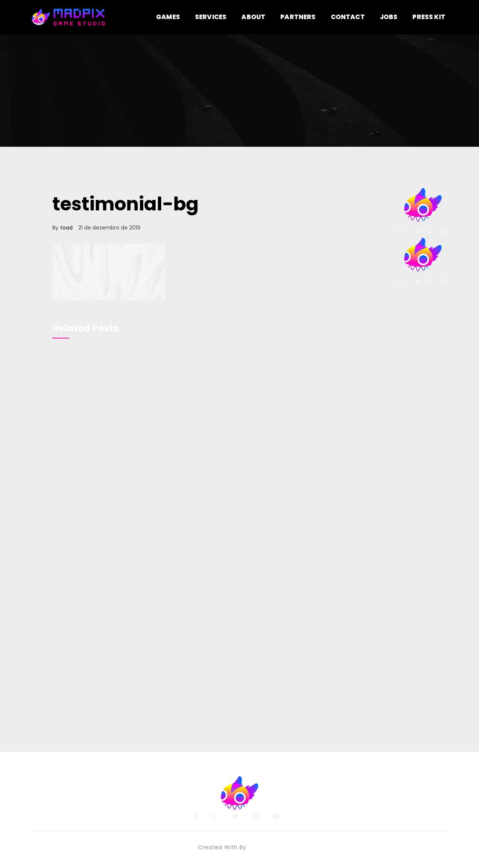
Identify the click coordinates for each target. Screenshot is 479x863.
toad (66, 227)
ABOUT (253, 16)
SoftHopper (264, 847)
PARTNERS (297, 16)
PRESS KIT (428, 16)
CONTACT (348, 16)
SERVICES (210, 16)
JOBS (389, 16)
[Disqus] (206, 450)
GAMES (168, 16)
